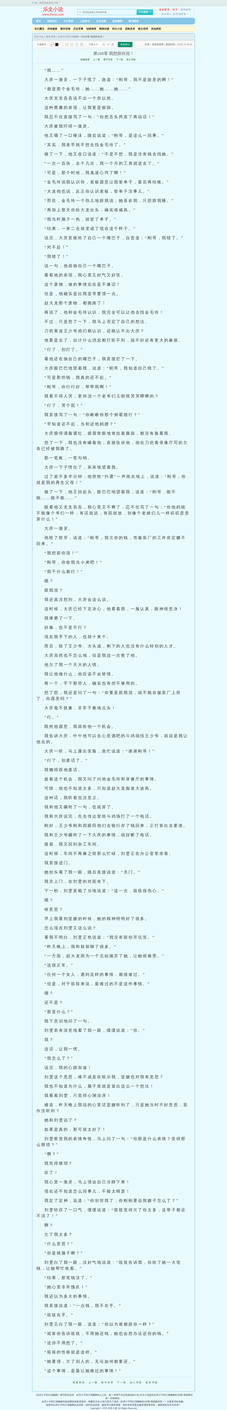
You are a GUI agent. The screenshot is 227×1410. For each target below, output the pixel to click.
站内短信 (185, 9)
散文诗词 (143, 28)
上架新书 (85, 21)
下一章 (119, 59)
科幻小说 (117, 28)
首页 (38, 21)
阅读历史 (52, 21)
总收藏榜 (117, 21)
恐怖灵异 (130, 28)
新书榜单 (134, 21)
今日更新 (68, 21)
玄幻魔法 (39, 28)
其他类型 (156, 28)
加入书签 (131, 59)
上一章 (96, 59)
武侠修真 (52, 28)
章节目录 (108, 59)
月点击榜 (101, 21)
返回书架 (152, 1382)
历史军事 (78, 28)
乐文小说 (53, 9)
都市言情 (65, 28)
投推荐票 (85, 59)
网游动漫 (104, 28)
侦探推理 (91, 28)
